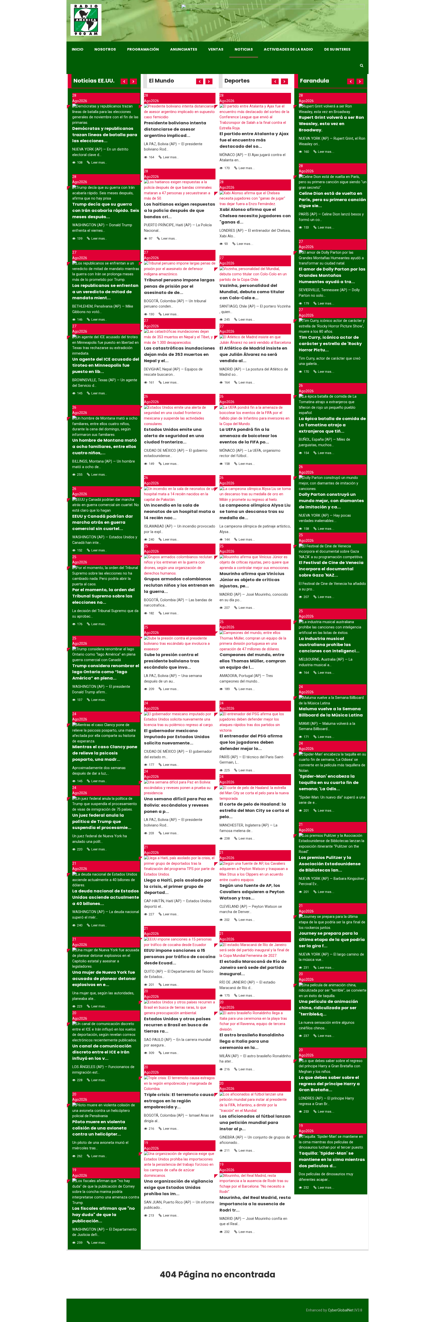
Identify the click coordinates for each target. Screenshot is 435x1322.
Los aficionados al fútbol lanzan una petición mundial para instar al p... (255, 1122)
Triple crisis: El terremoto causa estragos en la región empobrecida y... (179, 1101)
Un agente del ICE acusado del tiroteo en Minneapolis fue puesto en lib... (105, 365)
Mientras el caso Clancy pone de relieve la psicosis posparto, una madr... (104, 753)
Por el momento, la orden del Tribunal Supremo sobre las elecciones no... (103, 596)
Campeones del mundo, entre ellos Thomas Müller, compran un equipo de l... (253, 661)
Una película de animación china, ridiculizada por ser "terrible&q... (328, 1008)
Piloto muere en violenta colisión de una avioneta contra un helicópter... (99, 1128)
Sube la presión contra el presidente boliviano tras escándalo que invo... (171, 661)
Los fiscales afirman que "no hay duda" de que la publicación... (103, 1214)
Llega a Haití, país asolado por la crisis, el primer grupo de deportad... (177, 886)
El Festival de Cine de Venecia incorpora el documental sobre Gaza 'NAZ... (331, 569)
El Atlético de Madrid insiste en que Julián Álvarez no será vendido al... (253, 354)
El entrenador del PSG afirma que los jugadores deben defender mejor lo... (251, 742)
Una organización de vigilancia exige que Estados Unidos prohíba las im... (178, 1187)
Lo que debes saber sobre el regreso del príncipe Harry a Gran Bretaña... (329, 1084)
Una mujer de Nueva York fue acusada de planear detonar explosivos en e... (104, 978)
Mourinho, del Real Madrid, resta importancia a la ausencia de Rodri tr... (255, 1204)
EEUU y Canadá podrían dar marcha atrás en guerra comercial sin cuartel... (102, 522)
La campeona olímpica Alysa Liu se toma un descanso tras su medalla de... (255, 511)
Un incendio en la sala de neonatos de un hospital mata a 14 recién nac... (179, 511)
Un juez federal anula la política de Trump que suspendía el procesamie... (101, 821)
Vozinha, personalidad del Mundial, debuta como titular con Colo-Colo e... (252, 292)
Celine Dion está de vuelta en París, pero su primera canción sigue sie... (332, 200)
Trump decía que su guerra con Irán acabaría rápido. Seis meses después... (105, 210)
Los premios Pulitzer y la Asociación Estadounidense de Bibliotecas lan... (329, 864)
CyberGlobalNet (340, 1310)
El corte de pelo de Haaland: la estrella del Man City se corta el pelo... (254, 810)
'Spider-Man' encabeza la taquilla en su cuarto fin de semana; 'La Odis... (328, 782)
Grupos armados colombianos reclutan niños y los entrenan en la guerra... (179, 585)
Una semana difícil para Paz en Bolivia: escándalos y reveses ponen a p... (178, 805)
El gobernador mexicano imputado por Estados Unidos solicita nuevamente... (177, 737)
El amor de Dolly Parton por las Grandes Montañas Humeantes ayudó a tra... (332, 275)
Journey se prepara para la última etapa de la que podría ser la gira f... (332, 939)
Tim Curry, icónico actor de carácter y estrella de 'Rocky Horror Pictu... (330, 343)
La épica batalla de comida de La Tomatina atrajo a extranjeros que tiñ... (332, 425)
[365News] (85, 20)
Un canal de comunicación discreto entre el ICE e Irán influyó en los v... (101, 1052)
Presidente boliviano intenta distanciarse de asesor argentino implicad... (175, 129)
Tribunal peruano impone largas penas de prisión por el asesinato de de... (179, 286)
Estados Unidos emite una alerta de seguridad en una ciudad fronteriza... (174, 436)
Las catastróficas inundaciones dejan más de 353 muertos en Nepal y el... (179, 354)
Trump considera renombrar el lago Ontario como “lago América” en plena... (105, 672)
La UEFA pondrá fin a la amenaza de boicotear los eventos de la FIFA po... (248, 436)
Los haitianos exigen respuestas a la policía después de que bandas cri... (179, 210)
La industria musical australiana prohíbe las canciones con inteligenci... (329, 645)
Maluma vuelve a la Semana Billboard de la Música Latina (331, 712)
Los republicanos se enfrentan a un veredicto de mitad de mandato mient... (105, 292)
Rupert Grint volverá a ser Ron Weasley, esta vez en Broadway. (331, 124)
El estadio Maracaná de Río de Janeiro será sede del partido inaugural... (253, 968)
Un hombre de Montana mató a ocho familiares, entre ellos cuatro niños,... (104, 446)
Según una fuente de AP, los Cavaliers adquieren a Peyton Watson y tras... (252, 892)
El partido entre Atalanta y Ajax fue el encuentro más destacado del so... (254, 140)
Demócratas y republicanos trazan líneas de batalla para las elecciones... (104, 135)
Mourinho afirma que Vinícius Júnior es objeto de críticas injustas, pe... (252, 580)
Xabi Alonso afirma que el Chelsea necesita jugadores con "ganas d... (255, 216)
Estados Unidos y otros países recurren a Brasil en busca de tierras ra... (177, 1025)
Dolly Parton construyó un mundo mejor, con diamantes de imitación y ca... (331, 501)
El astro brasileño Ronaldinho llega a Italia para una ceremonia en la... (252, 1041)
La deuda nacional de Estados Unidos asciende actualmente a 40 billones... (105, 897)
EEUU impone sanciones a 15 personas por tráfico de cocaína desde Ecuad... (179, 957)
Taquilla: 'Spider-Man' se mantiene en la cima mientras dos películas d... (332, 1159)
